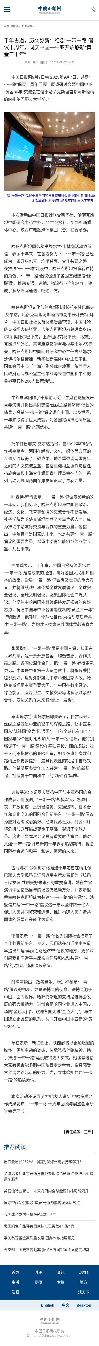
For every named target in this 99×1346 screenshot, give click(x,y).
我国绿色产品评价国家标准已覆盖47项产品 (39, 1226)
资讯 (60, 1272)
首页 (15, 1272)
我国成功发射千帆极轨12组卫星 (30, 1214)
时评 (38, 1272)
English (47, 1305)
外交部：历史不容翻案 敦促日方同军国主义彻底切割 (47, 1250)
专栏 (60, 1282)
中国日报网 (11, 26)
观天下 (83, 1292)
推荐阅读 (15, 1147)
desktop (84, 1305)
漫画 (15, 1292)
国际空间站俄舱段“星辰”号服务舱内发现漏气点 (42, 1203)
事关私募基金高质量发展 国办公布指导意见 (39, 1238)
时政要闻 (26, 26)
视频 (38, 1282)
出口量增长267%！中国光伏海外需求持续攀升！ (43, 1162)
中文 (65, 1305)
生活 (15, 1282)
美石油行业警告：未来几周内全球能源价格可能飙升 (46, 1191)
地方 (83, 1282)
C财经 (84, 1272)
